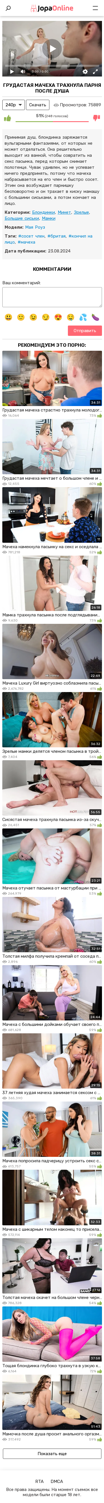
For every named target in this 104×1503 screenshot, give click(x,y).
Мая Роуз (35, 227)
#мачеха (26, 242)
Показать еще (52, 1453)
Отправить (85, 330)
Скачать (37, 104)
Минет (64, 212)
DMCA (57, 1481)
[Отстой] (97, 118)
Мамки (48, 218)
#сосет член (31, 236)
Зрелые (81, 212)
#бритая (56, 236)
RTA (39, 1481)
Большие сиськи (22, 218)
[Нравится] (7, 118)
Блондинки (43, 212)
